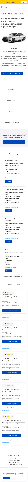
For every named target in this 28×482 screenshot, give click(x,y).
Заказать (14, 142)
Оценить (24, 2)
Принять (6, 478)
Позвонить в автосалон (11, 310)
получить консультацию (12, 73)
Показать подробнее (10, 178)
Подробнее (5, 317)
